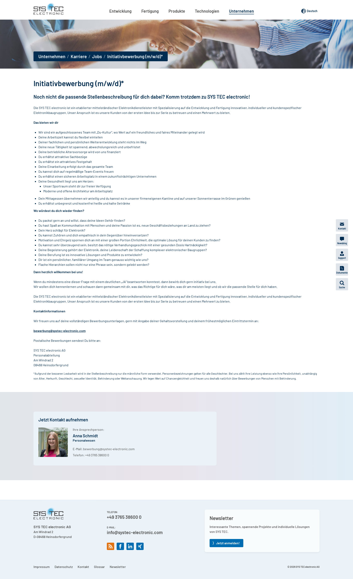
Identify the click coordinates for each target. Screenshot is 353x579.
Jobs (97, 56)
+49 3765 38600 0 (97, 455)
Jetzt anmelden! (228, 543)
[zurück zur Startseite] (48, 8)
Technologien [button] (207, 11)
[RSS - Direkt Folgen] (110, 546)
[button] (342, 284)
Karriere (79, 56)
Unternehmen (51, 56)
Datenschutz (64, 567)
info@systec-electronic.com (135, 532)
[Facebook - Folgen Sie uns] (120, 546)
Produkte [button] (177, 11)
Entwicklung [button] (120, 11)
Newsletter (118, 567)
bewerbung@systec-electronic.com (109, 449)
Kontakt (83, 567)
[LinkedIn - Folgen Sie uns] (130, 546)
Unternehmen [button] (241, 11)
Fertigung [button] (150, 11)
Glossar (99, 567)
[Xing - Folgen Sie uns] (140, 546)
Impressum (42, 567)
